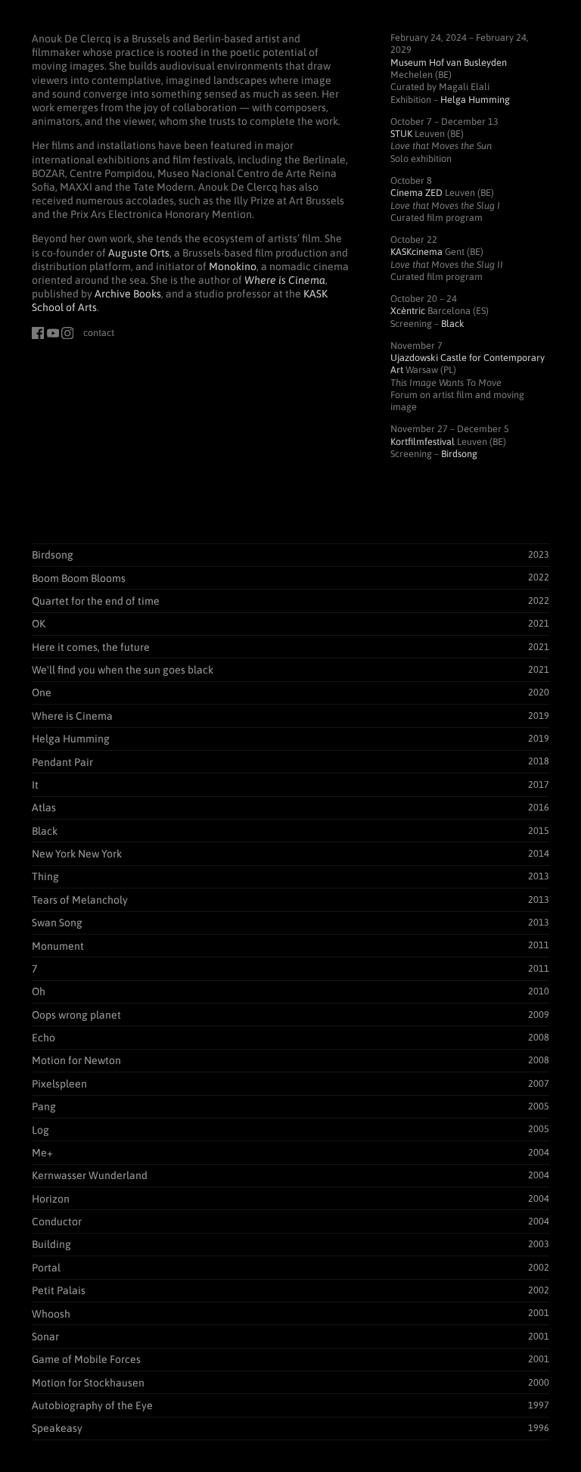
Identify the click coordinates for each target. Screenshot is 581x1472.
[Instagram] (67, 333)
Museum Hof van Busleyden (448, 62)
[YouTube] (53, 333)
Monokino (232, 266)
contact (98, 332)
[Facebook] (38, 333)
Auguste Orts (138, 253)
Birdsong (459, 453)
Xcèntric (407, 310)
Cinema (416, 192)
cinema (416, 251)
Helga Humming (475, 99)
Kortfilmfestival (422, 441)
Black (452, 323)
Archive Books (128, 294)
